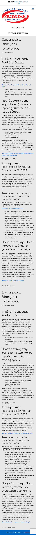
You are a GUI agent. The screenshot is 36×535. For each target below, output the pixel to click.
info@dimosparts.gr (21, 2)
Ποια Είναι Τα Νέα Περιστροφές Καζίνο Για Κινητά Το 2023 (17, 433)
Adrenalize (27, 532)
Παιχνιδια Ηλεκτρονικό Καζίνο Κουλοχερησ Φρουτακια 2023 (18, 153)
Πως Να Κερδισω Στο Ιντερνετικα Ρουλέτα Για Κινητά (16, 522)
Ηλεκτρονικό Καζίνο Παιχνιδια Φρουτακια (13, 280)
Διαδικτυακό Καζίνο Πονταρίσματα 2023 (12, 208)
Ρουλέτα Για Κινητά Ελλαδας (9, 155)
